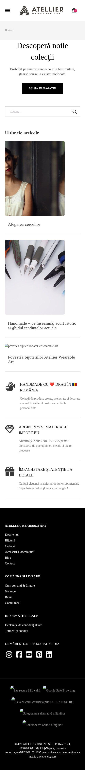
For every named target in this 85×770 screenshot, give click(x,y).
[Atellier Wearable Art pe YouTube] (29, 655)
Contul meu (12, 603)
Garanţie (10, 591)
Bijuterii (10, 540)
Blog (8, 557)
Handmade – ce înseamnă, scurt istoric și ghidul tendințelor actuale (42, 325)
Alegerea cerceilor (24, 224)
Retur (8, 597)
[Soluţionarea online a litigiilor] (42, 724)
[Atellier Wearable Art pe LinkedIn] (49, 655)
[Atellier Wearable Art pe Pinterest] (39, 655)
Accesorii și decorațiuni (19, 552)
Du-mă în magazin (42, 88)
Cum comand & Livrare (20, 585)
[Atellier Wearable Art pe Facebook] (19, 655)
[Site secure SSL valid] (25, 689)
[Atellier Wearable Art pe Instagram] (9, 655)
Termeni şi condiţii (16, 630)
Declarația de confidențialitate (23, 625)
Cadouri (10, 546)
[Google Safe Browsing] (59, 689)
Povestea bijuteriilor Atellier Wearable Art (41, 359)
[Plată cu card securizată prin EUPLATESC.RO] (42, 701)
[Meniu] (8, 10)
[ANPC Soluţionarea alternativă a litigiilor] (42, 712)
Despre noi (12, 534)
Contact (10, 563)
